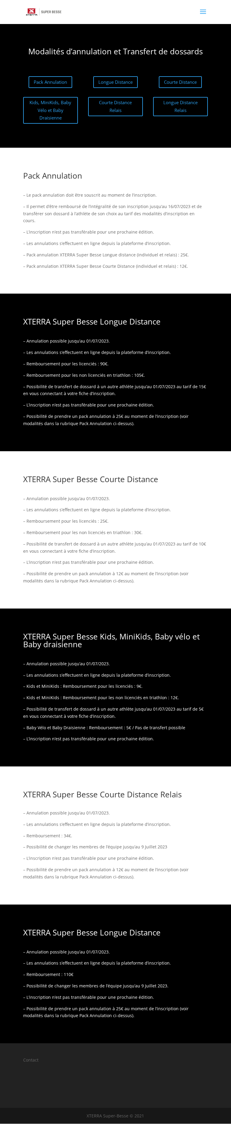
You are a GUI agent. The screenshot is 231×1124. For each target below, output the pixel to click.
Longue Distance (115, 82)
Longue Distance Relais (180, 106)
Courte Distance (180, 82)
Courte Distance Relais (115, 106)
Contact (30, 1060)
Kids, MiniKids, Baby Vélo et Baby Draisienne (50, 110)
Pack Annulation (50, 82)
